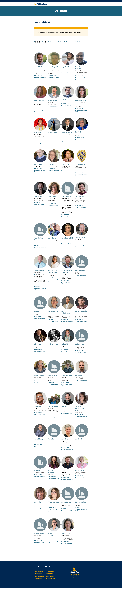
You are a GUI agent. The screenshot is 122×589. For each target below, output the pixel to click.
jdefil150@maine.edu (81, 207)
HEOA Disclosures (38, 578)
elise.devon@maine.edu (40, 318)
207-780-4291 (52, 242)
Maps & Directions (49, 573)
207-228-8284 (52, 476)
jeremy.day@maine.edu (68, 170)
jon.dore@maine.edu (67, 413)
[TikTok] (39, 567)
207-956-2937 (66, 541)
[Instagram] (35, 567)
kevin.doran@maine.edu (54, 417)
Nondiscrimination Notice (74, 574)
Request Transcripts (50, 576)
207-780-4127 (80, 319)
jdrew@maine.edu (81, 445)
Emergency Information (39, 576)
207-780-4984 (80, 108)
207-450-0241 (38, 141)
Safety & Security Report (50, 578)
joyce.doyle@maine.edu (68, 449)
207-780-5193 (66, 280)
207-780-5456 (66, 103)
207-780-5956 (66, 138)
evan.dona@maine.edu (40, 414)
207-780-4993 (38, 75)
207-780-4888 (66, 214)
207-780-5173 (52, 415)
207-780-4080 (38, 506)
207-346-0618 (38, 168)
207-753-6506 (80, 475)
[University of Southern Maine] (74, 570)
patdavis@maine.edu (81, 139)
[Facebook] (43, 567)
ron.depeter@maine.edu (54, 244)
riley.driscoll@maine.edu (40, 476)
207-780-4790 (38, 540)
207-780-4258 (52, 539)
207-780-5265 (52, 168)
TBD (78, 507)
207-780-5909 (52, 382)
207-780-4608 (52, 75)
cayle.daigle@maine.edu (68, 72)
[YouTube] (46, 567)
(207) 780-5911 (80, 137)
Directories (37, 574)
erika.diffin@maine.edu (68, 351)
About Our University (39, 571)
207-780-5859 (66, 477)
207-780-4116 (80, 205)
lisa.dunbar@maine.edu (40, 508)
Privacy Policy (73, 577)
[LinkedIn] (50, 567)
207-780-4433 (38, 412)
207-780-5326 (66, 70)
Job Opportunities (49, 571)
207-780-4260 (66, 349)
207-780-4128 (66, 447)
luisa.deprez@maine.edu (68, 243)
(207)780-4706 (38, 245)
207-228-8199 (38, 286)
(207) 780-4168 (52, 277)
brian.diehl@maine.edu (40, 351)
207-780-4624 (66, 382)
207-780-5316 (38, 444)
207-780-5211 (80, 172)
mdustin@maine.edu (39, 542)
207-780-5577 (52, 319)
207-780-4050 (80, 75)
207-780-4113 (66, 319)
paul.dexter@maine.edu (54, 321)
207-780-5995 (66, 508)
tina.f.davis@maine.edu (54, 170)
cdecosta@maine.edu (67, 216)
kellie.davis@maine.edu (40, 143)
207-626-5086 (80, 350)
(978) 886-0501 (38, 349)
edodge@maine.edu (39, 382)
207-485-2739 (52, 203)
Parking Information (50, 574)
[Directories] (42, 4)
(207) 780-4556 (80, 243)
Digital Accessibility (74, 575)
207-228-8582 (38, 108)
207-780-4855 (38, 316)
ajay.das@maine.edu (67, 105)
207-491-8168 (38, 202)
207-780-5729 (80, 443)
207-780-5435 (52, 507)
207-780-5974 (38, 474)
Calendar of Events (38, 573)
